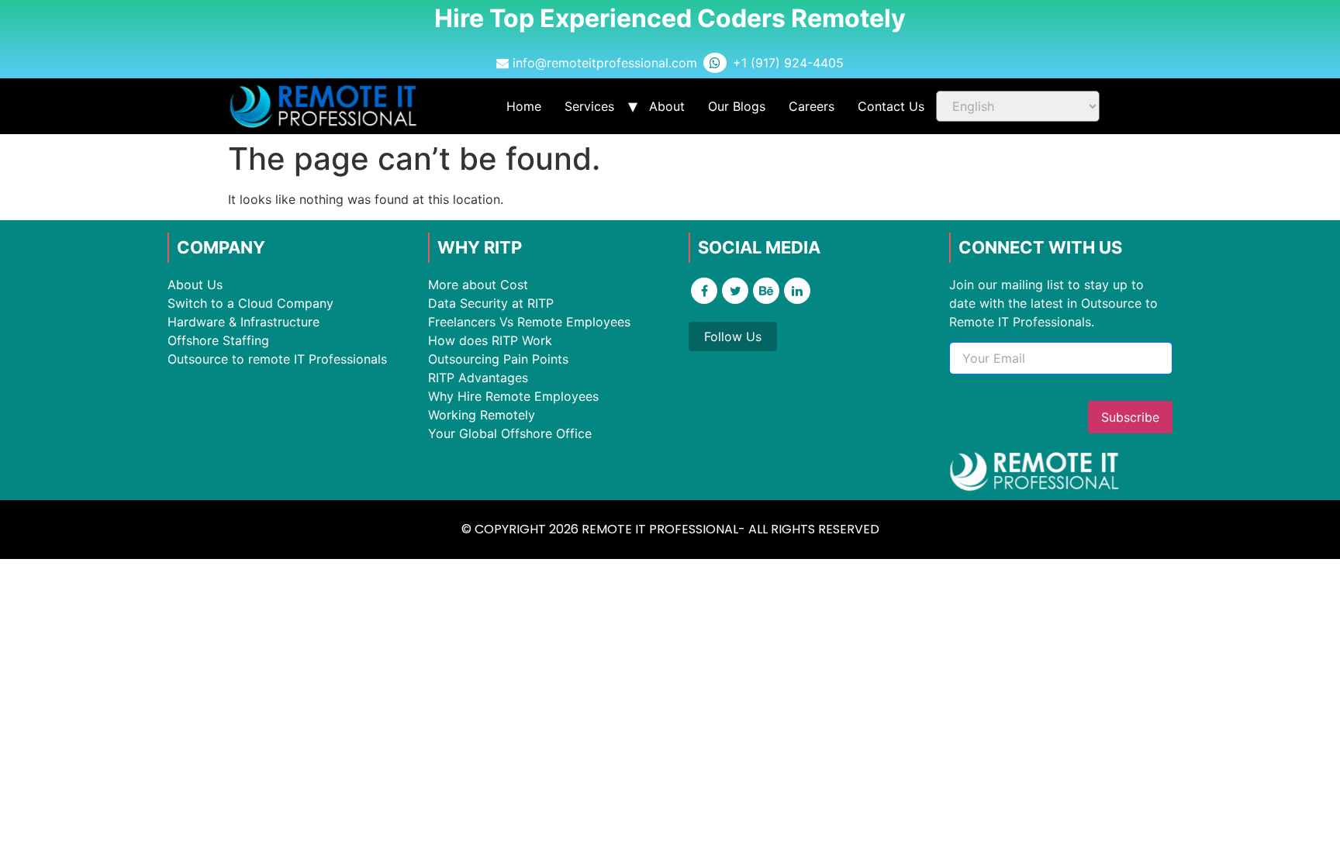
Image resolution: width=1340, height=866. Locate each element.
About (667, 106)
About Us (195, 284)
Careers (811, 106)
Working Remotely (481, 415)
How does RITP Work (490, 340)
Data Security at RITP (491, 303)
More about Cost (478, 284)
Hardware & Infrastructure (243, 321)
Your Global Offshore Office (510, 433)
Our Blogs (736, 106)
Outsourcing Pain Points (498, 359)
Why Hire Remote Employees (513, 396)
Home (523, 106)
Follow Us (733, 336)
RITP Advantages (478, 377)
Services (589, 106)
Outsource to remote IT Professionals (277, 359)
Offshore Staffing (218, 340)
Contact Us (891, 106)
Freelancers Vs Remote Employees (529, 321)
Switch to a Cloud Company (250, 303)
